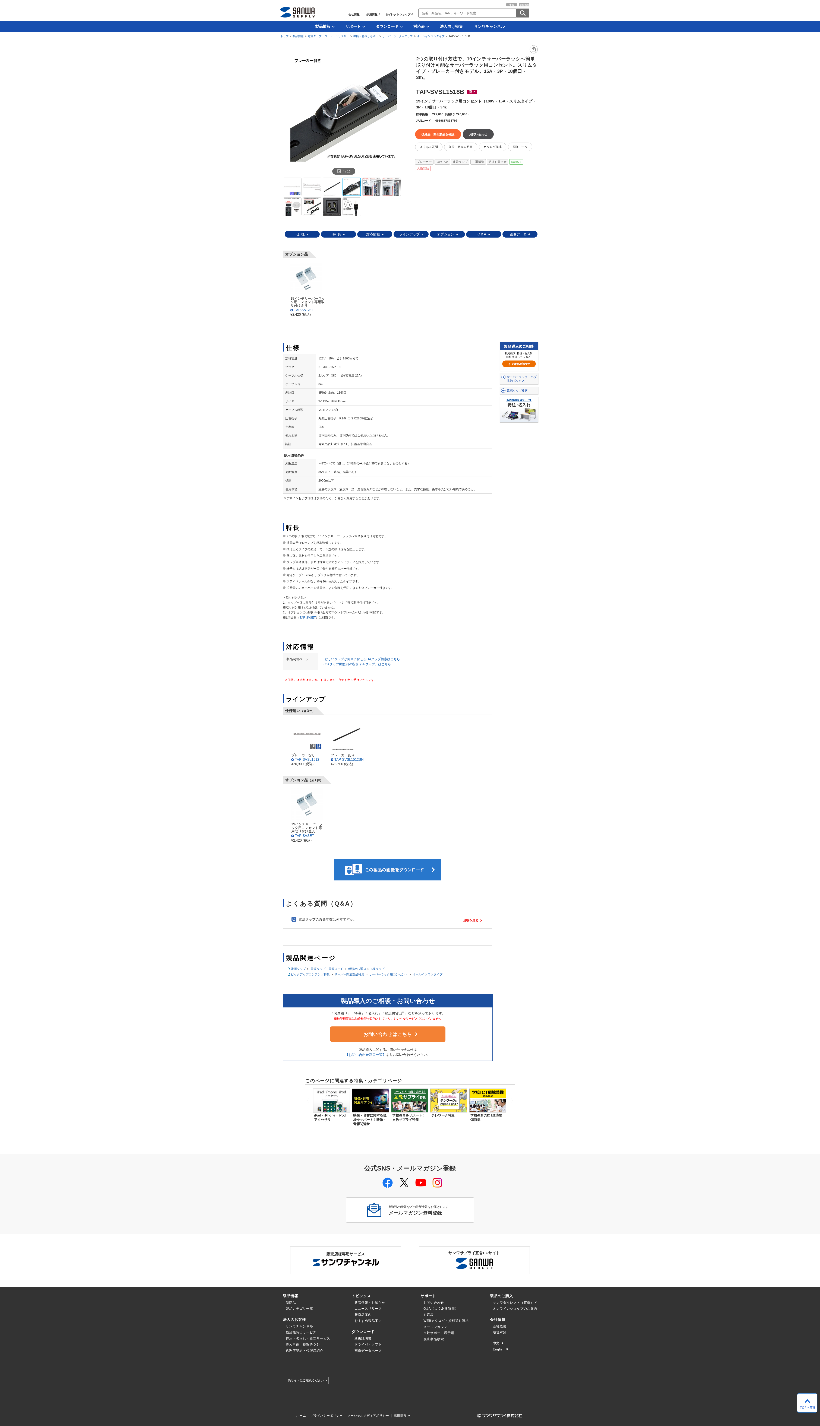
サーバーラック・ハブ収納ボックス (522, 378)
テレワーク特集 (443, 1115)
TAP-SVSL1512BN (349, 759)
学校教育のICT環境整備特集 (486, 1117)
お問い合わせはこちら (387, 1034)
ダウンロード (387, 26)
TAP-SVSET (303, 310)
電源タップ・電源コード (326, 969)
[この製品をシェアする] (534, 49)
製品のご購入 (501, 1296)
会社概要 (500, 1326)
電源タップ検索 (517, 390)
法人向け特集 (451, 26)
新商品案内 (363, 1315)
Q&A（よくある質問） (440, 1308)
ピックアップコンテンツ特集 (310, 974)
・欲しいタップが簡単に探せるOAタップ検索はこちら (361, 659)
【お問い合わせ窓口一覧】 (365, 1055)
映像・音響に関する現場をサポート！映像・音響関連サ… (369, 1120)
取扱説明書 (363, 1338)
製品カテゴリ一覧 (299, 1308)
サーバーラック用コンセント (388, 974)
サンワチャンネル (489, 26)
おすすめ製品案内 (368, 1320)
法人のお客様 (294, 1319)
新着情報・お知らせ (369, 1302)
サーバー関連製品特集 (349, 974)
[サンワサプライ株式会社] (297, 12)
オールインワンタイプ (431, 36)
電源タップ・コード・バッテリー (328, 36)
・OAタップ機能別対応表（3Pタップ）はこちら (356, 664)
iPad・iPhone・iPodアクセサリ (330, 1117)
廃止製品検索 (433, 1339)
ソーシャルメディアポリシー (368, 1415)
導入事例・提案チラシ (303, 1344)
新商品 (291, 1302)
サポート (353, 26)
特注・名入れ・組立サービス (308, 1338)
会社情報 (354, 14)
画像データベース (368, 1350)
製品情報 (323, 26)
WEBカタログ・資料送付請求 (446, 1320)
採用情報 (372, 14)
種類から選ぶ (357, 969)
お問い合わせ (433, 1302)
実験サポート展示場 (438, 1333)
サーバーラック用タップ (397, 36)
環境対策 (500, 1332)
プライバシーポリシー (327, 1415)
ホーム (301, 1415)
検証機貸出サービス (301, 1332)
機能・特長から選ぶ (365, 36)
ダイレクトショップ (397, 14)
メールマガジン (435, 1327)
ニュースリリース (368, 1308)
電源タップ (298, 969)
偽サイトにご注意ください (306, 1380)
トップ (284, 36)
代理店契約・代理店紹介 (304, 1350)
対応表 (419, 26)
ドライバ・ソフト (368, 1344)
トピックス (361, 1296)
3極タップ (377, 969)
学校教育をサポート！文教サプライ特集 (408, 1117)
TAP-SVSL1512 (307, 759)
